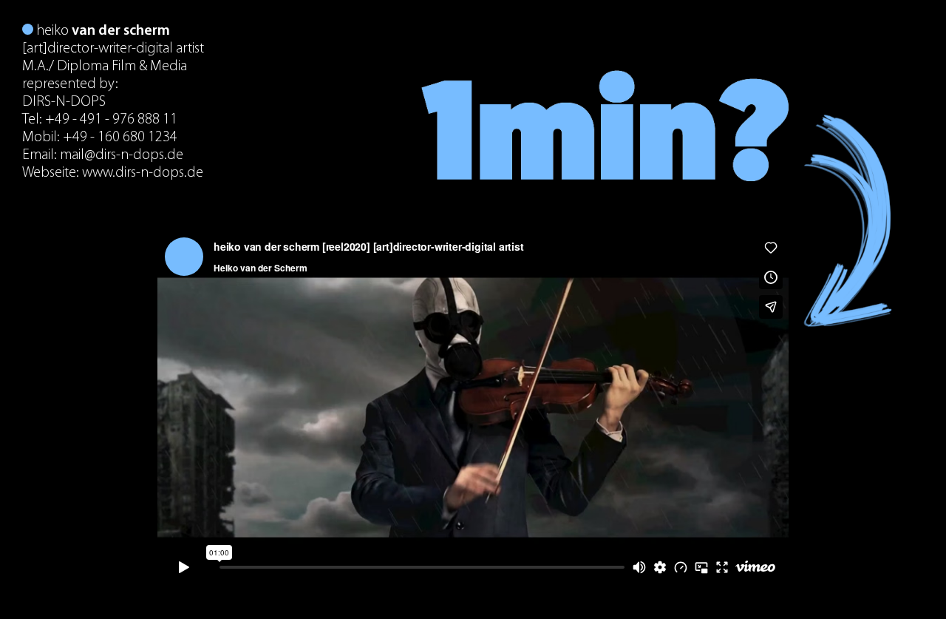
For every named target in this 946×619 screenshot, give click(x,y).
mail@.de (121, 155)
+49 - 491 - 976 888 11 (111, 119)
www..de (142, 173)
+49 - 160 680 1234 (120, 137)
